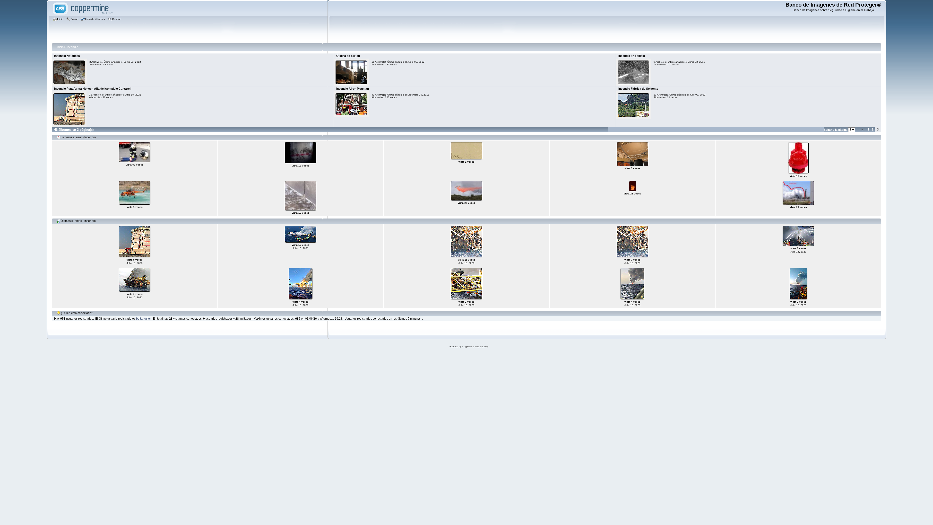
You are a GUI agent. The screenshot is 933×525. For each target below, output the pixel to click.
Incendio (72, 47)
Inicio (60, 47)
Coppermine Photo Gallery (475, 346)
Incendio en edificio (631, 56)
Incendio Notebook (67, 56)
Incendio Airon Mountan (352, 88)
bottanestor (143, 318)
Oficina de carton (348, 56)
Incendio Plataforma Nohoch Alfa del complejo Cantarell (92, 88)
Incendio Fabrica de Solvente (638, 88)
